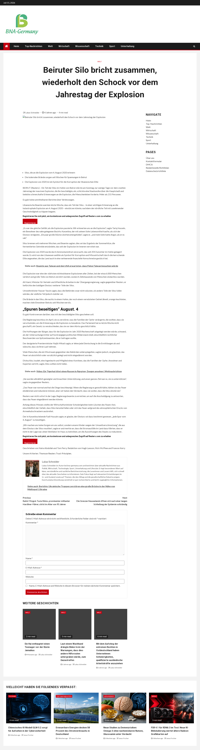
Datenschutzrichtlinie (156, 171)
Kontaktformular (154, 161)
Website (30, 576)
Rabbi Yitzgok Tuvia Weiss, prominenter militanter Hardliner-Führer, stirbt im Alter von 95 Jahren (46, 500)
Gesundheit (109, 696)
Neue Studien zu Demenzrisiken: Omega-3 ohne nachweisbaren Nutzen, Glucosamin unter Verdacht (123, 730)
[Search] (194, 46)
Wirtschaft (64, 46)
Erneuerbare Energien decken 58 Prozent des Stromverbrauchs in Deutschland (73, 730)
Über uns (150, 158)
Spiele (154, 696)
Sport (112, 46)
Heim (16, 46)
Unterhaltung (127, 46)
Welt (50, 46)
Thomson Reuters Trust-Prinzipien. (55, 453)
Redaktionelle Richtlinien (157, 167)
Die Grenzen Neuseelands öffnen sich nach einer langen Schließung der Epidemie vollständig (101, 500)
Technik (99, 46)
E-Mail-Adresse (34, 567)
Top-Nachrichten (33, 46)
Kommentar (32, 522)
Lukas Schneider (32, 112)
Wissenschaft (82, 46)
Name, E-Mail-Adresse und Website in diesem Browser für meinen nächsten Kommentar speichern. (74, 585)
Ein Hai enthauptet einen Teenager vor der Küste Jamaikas (37, 647)
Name (29, 558)
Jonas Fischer (28, 735)
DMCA (149, 164)
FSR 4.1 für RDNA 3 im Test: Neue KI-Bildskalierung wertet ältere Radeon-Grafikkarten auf (170, 730)
